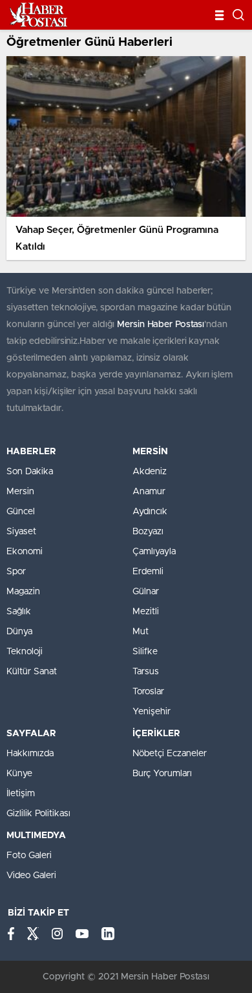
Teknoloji (24, 651)
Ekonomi (24, 551)
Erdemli (147, 571)
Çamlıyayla (154, 551)
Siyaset (21, 531)
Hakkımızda (30, 753)
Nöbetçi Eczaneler (169, 753)
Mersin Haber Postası (160, 324)
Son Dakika (29, 471)
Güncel (20, 511)
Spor (16, 571)
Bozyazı (147, 531)
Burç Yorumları (162, 773)
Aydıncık (149, 511)
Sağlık (18, 611)
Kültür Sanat (31, 671)
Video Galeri (31, 875)
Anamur (148, 491)
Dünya (19, 631)
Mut (140, 631)
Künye (19, 773)
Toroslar (148, 691)
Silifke (145, 651)
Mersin (20, 491)
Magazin (23, 591)
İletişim (20, 793)
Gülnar (145, 591)
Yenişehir (151, 711)
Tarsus (145, 671)
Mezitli (145, 611)
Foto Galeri (29, 855)
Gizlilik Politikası (38, 813)
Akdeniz (149, 471)
